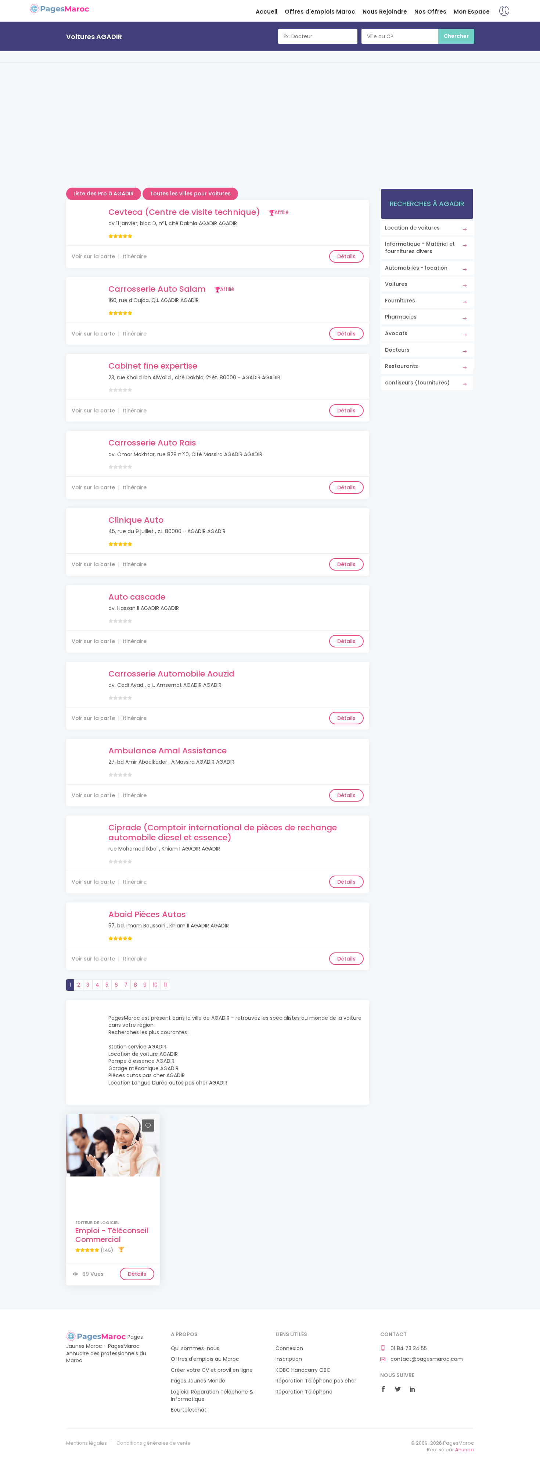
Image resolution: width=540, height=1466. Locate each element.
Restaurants (401, 366)
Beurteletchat (188, 1409)
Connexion (289, 1348)
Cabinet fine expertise (152, 366)
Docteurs (397, 350)
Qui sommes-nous (195, 1348)
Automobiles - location (416, 267)
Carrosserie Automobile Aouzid (171, 673)
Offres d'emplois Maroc (320, 11)
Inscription (289, 1359)
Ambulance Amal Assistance (167, 750)
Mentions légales (86, 1443)
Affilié (281, 212)
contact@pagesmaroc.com (426, 1359)
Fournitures (400, 300)
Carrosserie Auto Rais (152, 442)
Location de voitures (412, 227)
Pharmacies (401, 316)
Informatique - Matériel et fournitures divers (420, 247)
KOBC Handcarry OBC (303, 1370)
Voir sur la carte (93, 256)
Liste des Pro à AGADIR (103, 193)
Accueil (266, 11)
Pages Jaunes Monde (198, 1380)
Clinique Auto (135, 520)
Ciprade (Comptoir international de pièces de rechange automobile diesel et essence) (222, 832)
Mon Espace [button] (472, 11)
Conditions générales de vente (153, 1443)
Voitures (396, 284)
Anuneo (464, 1449)
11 (165, 984)
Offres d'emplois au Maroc (205, 1359)
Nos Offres (430, 11)
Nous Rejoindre (385, 11)
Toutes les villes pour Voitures (190, 193)
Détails (346, 256)
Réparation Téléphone (304, 1391)
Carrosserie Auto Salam (157, 289)
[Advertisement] (270, 136)
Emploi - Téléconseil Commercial (111, 1235)
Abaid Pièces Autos (147, 914)
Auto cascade (136, 597)
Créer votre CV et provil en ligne (212, 1370)
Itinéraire (135, 256)
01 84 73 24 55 (408, 1348)
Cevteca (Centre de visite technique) (184, 212)
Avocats (396, 333)
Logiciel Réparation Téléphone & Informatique (212, 1395)
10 (155, 984)
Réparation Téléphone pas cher (316, 1380)
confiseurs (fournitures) (417, 382)
